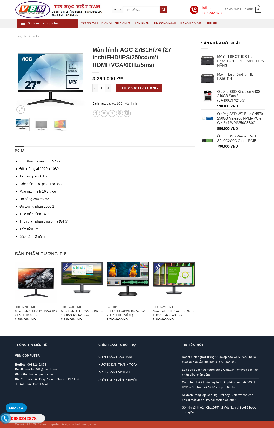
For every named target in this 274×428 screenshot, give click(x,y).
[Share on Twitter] (104, 113)
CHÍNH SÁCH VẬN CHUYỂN (117, 380)
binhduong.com (85, 424)
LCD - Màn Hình (127, 103)
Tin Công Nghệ (165, 23)
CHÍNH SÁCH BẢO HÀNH (115, 357)
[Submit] (163, 9)
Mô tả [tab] (19, 150)
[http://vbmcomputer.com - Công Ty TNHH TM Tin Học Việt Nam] (59, 9)
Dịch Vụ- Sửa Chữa (116, 23)
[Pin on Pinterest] (119, 113)
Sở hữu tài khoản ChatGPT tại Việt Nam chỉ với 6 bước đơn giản (219, 410)
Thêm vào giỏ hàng (139, 88)
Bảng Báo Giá (191, 23)
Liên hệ (211, 23)
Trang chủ (89, 23)
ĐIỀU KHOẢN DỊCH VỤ (114, 372)
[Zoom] (20, 109)
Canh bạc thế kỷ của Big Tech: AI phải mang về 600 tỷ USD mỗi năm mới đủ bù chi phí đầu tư (218, 385)
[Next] (79, 79)
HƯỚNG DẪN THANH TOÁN (118, 364)
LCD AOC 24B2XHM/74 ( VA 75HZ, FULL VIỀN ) (126, 313)
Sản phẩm (142, 23)
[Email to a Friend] (111, 113)
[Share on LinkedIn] (127, 113)
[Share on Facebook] (96, 113)
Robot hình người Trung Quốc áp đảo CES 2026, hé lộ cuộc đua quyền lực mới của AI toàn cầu (219, 359)
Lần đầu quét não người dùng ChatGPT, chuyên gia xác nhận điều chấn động (220, 372)
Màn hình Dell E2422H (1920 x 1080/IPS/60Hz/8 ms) (174, 313)
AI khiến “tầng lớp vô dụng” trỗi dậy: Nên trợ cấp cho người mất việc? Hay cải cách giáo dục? (217, 397)
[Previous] (22, 79)
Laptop (36, 36)
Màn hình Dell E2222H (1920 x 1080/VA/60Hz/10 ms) (82, 313)
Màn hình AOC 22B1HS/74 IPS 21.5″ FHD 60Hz (36, 313)
